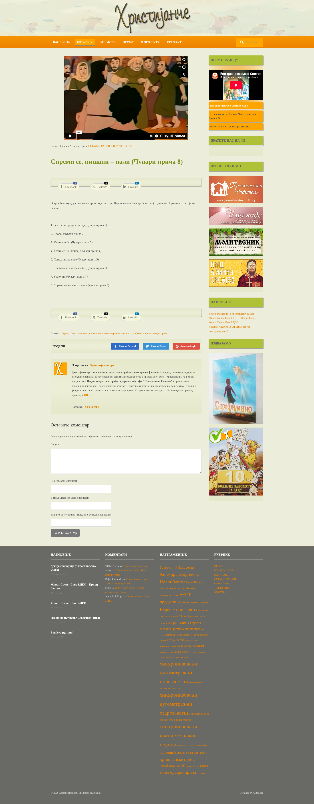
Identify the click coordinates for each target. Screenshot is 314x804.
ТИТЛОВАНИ (222, 588)
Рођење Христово (188, 616)
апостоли (189, 634)
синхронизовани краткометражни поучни (106, 333)
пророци (185, 651)
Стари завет (177, 622)
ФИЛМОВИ (108, 42)
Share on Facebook (127, 346)
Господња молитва (172, 588)
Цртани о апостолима (186, 629)
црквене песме (193, 766)
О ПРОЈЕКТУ (150, 42)
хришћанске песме (196, 752)
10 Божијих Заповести (177, 567)
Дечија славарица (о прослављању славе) (231, 313)
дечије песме (175, 640)
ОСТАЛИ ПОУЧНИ (99, 146)
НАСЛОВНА (61, 42)
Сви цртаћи (92, 407)
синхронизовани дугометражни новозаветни (178, 672)
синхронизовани (182, 657)
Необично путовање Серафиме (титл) (229, 326)
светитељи (169, 657)
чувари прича (159, 333)
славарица (181, 746)
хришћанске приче (140, 333)
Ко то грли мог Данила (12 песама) (230, 126)
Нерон (64, 333)
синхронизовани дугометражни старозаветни (178, 704)
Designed (244, 792)
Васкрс (199, 582)
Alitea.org (258, 792)
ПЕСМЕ (128, 42)
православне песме (168, 646)
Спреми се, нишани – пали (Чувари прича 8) (117, 161)
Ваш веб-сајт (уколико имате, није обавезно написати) (81, 514)
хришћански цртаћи (173, 765)
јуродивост (202, 773)
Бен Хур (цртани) (218, 331)
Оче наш (202, 610)
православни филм (190, 645)
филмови (180, 752)
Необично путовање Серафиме (195, 603)
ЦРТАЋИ (83, 42)
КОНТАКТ (174, 42)
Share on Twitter (158, 346)
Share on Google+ (188, 346)
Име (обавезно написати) (64, 481)
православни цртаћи (168, 652)
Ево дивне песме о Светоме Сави (229, 105)
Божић (189, 582)
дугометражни (191, 640)
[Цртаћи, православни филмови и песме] (157, 18)
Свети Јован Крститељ (135, 566)
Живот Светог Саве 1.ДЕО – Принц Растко (232, 318)
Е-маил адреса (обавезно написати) (70, 497)
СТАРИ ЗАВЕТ (222, 583)
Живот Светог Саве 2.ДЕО (223, 322)
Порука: (55, 444)
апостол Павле (174, 634)
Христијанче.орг (102, 365)
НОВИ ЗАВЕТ (222, 575)
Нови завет (76, 333)
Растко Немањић (169, 616)
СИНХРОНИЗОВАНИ (123, 146)
